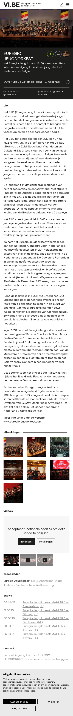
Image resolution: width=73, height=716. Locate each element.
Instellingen (46, 541)
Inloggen (62, 659)
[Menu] (68, 4)
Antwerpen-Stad (50, 580)
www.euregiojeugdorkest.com (22, 421)
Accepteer (26, 541)
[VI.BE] (22, 4)
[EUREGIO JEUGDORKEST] (66, 54)
